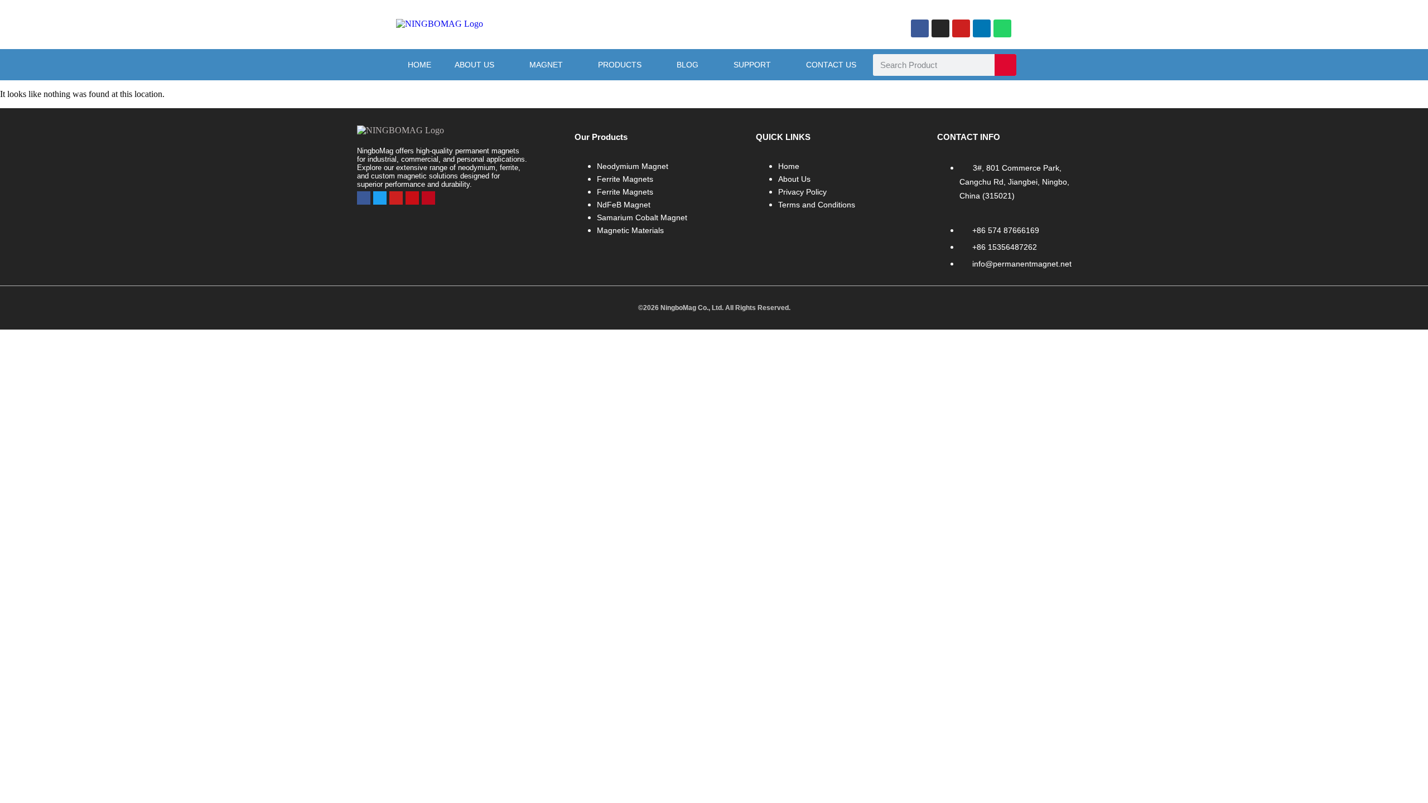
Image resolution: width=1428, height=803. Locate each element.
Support (752, 64)
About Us (474, 64)
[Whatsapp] (1002, 28)
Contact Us (831, 64)
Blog (687, 64)
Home (419, 64)
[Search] (1005, 65)
